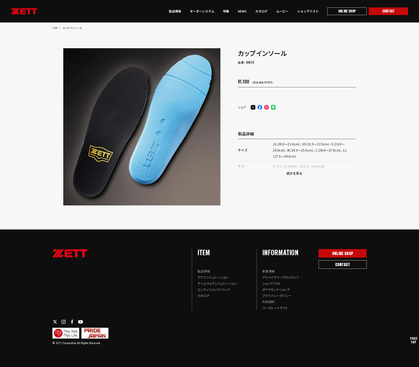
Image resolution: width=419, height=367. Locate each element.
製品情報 (175, 11)
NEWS (242, 11)
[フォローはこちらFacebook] (72, 321)
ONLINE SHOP (347, 11)
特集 (226, 11)
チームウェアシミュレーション (217, 283)
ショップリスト (308, 11)
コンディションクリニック (213, 289)
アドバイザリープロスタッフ (280, 277)
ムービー (282, 11)
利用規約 (268, 302)
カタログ (261, 11)
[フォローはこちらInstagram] (63, 321)
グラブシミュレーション (212, 277)
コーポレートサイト (275, 308)
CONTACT (388, 11)
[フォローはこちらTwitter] (55, 321)
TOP (55, 28)
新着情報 (268, 271)
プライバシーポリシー (277, 295)
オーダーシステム (202, 11)
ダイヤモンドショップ (276, 289)
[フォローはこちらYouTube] (80, 321)
